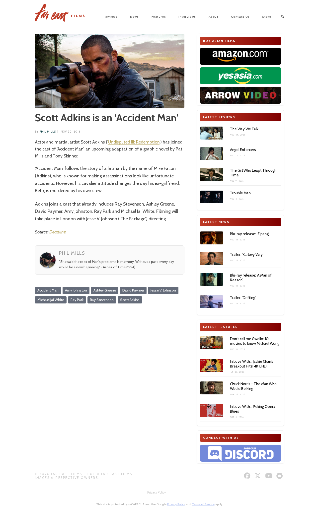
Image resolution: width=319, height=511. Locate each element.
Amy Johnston (76, 290)
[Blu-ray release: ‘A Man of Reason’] (211, 279)
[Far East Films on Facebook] (248, 476)
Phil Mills (47, 131)
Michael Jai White (50, 299)
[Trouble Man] (211, 197)
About (213, 16)
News (134, 16)
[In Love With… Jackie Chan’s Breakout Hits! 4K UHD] (211, 365)
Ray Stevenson (102, 299)
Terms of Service (203, 504)
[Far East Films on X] (258, 476)
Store (266, 16)
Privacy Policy (156, 492)
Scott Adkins (130, 299)
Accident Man (48, 290)
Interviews (187, 16)
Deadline (57, 232)
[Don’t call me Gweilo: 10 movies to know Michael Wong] (211, 342)
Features (159, 16)
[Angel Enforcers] (211, 153)
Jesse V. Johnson (163, 290)
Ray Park (77, 299)
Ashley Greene (104, 290)
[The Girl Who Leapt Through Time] (211, 174)
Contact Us (240, 16)
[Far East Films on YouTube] (269, 476)
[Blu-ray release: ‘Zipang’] (211, 237)
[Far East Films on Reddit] (280, 476)
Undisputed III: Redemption (134, 142)
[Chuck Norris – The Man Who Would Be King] (211, 387)
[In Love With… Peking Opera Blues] (211, 410)
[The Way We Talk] (211, 133)
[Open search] (278, 16)
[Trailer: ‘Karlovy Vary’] (211, 258)
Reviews (110, 16)
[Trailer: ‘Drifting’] (211, 301)
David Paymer (133, 290)
